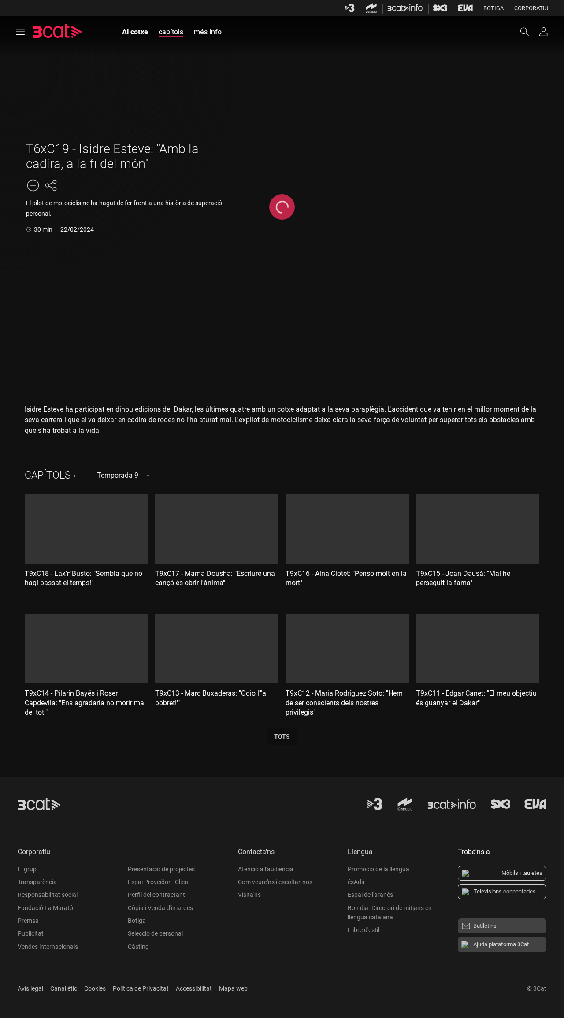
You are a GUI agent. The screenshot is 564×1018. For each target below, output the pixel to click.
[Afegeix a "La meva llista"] (33, 185)
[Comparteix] (51, 185)
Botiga (493, 8)
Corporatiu (531, 8)
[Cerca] (528, 31)
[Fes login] (543, 31)
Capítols (48, 475)
